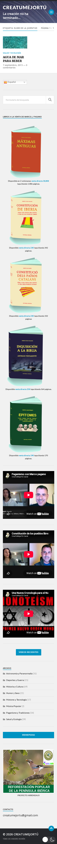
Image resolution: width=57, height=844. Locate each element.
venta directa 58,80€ (40, 181)
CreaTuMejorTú (25, 7)
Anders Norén (18, 839)
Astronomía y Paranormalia (19, 673)
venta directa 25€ (22, 389)
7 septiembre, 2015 (13, 65)
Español (11, 82)
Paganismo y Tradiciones (18, 712)
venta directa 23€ (26, 248)
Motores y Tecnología (16, 699)
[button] (49, 840)
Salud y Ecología (12, 53)
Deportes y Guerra (15, 680)
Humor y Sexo (13, 693)
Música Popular (13, 706)
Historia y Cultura (14, 686)
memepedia (28, 735)
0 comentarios (15, 66)
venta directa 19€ (26, 455)
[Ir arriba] (51, 828)
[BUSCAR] (50, 100)
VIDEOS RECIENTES (28, 652)
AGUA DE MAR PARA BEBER (13, 59)
